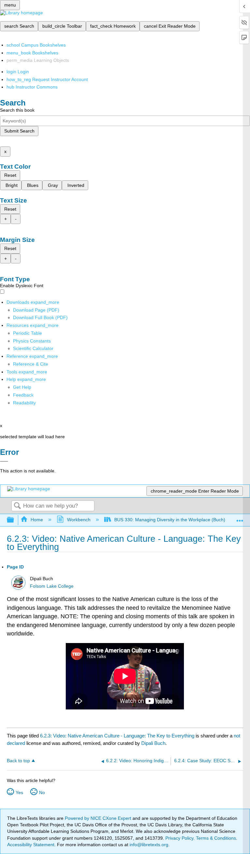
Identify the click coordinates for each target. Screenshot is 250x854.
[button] (23, 395)
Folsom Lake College (52, 586)
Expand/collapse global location (239, 518)
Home (36, 519)
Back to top (18, 760)
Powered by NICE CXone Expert (98, 818)
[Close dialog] (4, 461)
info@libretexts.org (148, 844)
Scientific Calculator (33, 348)
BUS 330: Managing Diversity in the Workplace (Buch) (170, 519)
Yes (19, 792)
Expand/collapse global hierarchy (14, 520)
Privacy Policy (179, 838)
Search (17, 506)
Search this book (17, 110)
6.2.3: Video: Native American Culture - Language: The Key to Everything (117, 735)
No (42, 792)
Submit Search (19, 130)
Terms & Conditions (216, 838)
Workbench (78, 519)
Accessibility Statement (30, 844)
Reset (10, 175)
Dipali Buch (153, 743)
